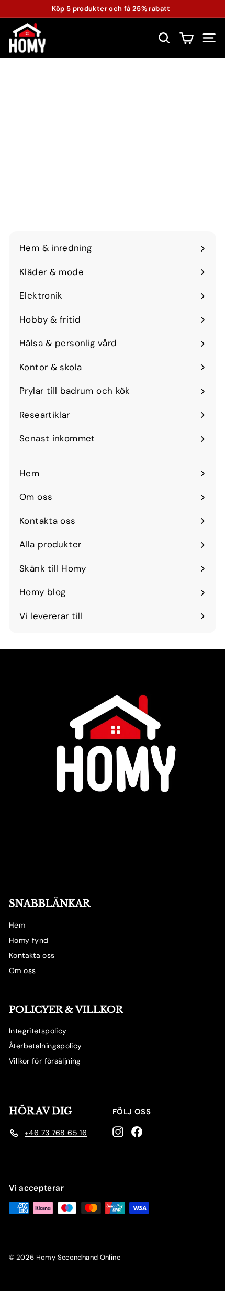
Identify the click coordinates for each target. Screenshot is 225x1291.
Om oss (22, 970)
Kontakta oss (32, 955)
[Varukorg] (186, 38)
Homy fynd (28, 940)
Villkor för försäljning (45, 1061)
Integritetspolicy (37, 1030)
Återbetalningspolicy (45, 1045)
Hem (17, 925)
